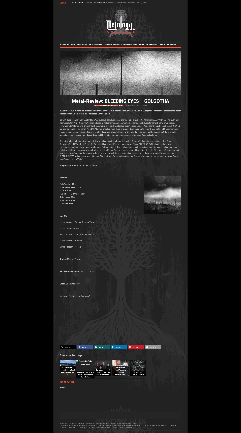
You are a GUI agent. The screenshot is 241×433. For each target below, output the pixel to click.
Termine (153, 44)
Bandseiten (72, 428)
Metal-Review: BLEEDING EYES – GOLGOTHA (120, 101)
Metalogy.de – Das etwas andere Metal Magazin (95, 428)
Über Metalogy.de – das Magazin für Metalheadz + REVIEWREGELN (119, 425)
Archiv (115, 428)
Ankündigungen (112, 44)
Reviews (144, 105)
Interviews (87, 44)
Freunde (63, 428)
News (121, 105)
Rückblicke (126, 44)
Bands (173, 44)
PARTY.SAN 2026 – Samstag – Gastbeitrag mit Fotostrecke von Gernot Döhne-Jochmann (103, 3)
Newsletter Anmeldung (159, 425)
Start (63, 44)
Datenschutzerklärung (78, 425)
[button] (68, 347)
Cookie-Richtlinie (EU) (127, 428)
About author (67, 382)
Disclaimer (91, 425)
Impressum (64, 425)
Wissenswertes (140, 44)
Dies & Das (164, 44)
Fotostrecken (74, 44)
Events (172, 425)
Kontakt (146, 425)
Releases (98, 44)
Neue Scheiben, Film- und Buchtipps (106, 105)
